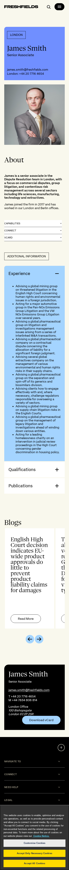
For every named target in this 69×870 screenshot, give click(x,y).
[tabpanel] (34, 578)
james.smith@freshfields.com (27, 69)
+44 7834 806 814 (24, 700)
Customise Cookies (34, 843)
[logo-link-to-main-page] (21, 7)
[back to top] (61, 747)
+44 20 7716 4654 (31, 73)
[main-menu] (59, 7)
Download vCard (41, 720)
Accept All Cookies (34, 863)
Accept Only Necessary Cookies (34, 853)
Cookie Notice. (41, 836)
